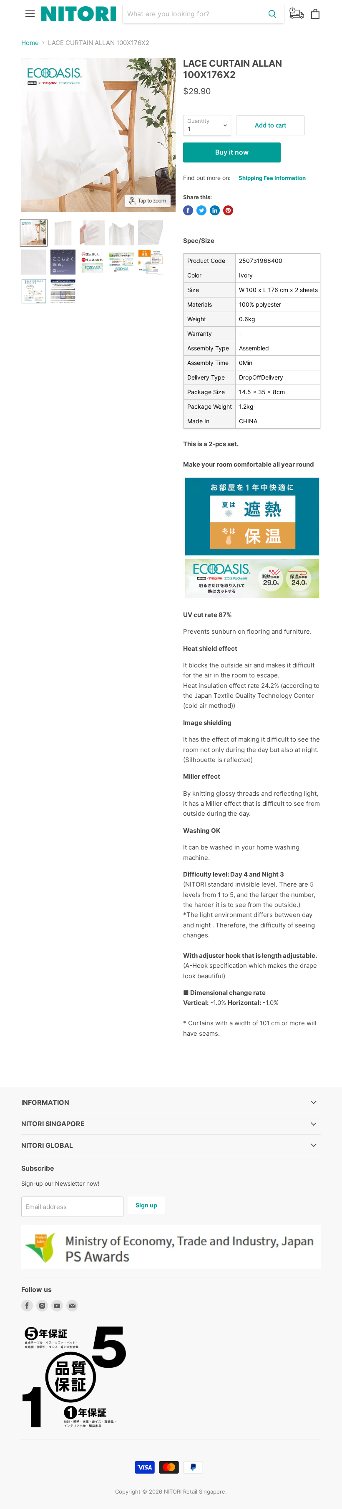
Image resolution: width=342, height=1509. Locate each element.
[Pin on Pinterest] (228, 210)
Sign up (146, 1205)
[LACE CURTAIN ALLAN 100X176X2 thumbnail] (33, 233)
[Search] (272, 14)
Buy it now (232, 152)
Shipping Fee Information (272, 178)
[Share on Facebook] (188, 210)
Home (30, 42)
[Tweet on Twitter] (201, 210)
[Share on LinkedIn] (215, 210)
